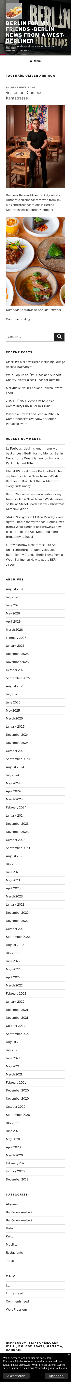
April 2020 (13, 1147)
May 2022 (13, 969)
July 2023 (12, 864)
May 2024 (13, 783)
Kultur (10, 1236)
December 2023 (17, 823)
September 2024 (18, 759)
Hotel (10, 1228)
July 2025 (12, 694)
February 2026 (16, 638)
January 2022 (15, 1001)
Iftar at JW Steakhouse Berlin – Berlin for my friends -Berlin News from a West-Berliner (34, 476)
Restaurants (14, 1252)
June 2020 (13, 1131)
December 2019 (17, 1179)
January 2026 (15, 645)
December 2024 (17, 734)
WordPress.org (16, 1309)
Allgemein (13, 1204)
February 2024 (16, 807)
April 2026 (13, 621)
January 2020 (15, 1171)
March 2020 (14, 1155)
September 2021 (17, 1034)
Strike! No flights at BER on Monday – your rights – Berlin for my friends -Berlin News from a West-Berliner (35, 522)
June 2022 (13, 961)
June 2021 (13, 1058)
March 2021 (14, 1074)
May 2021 (12, 1066)
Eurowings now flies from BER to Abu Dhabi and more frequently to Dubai (34, 532)
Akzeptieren (16, 1375)
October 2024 (15, 751)
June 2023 (13, 872)
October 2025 (15, 670)
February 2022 (16, 993)
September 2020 (18, 1115)
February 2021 (16, 1082)
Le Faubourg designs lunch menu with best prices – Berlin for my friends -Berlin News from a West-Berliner (34, 453)
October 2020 (15, 1106)
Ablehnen (56, 1375)
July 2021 (12, 1050)
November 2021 (17, 1017)
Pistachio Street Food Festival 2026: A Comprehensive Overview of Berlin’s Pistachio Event (32, 419)
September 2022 (18, 937)
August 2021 (15, 1042)
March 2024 (14, 799)
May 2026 (13, 613)
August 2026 (15, 589)
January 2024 (15, 815)
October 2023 (15, 840)
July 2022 (12, 953)
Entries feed (14, 1293)
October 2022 (15, 929)
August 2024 (15, 767)
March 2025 (14, 718)
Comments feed (17, 1301)
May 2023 (13, 880)
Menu (37, 60)
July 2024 (12, 775)
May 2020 (13, 1139)
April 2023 (13, 888)
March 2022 (14, 985)
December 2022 (17, 912)
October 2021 (15, 1026)
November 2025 (17, 662)
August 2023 (15, 856)
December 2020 (17, 1090)
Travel (10, 1261)
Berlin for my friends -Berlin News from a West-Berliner (35, 32)
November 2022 (17, 921)
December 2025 (17, 654)
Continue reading (18, 319)
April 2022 (13, 977)
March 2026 (14, 629)
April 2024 (13, 791)
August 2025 (15, 686)
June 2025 (13, 702)
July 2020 (12, 1123)
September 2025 (18, 678)
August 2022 (15, 945)
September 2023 (18, 848)
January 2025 (15, 726)
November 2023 (17, 832)
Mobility (11, 1244)
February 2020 (16, 1163)
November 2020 (17, 1098)
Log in (10, 1285)
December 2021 (17, 1010)
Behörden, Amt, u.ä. (19, 1212)
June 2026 (13, 605)
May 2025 (13, 710)
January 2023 (15, 904)
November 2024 (17, 743)
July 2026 (12, 597)
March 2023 (14, 896)
